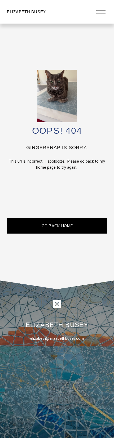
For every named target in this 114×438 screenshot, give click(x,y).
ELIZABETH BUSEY (26, 12)
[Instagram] (57, 304)
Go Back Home (57, 226)
